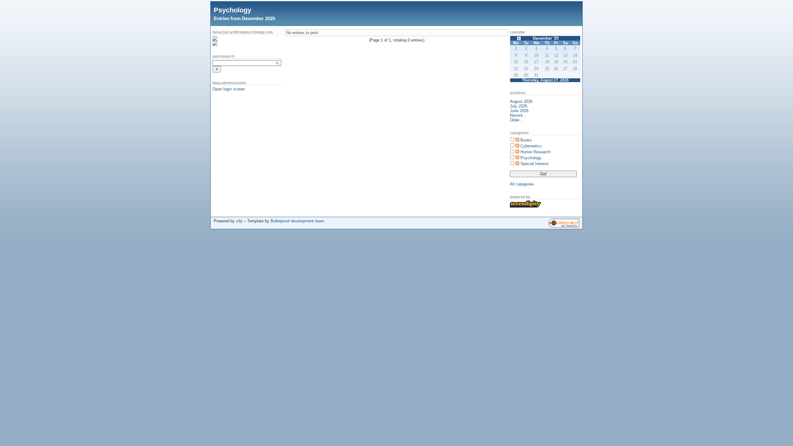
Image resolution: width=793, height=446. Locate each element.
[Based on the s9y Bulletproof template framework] (563, 226)
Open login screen (228, 89)
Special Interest (534, 163)
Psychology (232, 10)
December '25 (546, 38)
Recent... (518, 115)
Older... (516, 120)
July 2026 (518, 106)
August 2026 (521, 101)
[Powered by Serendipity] (525, 206)
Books (526, 140)
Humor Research (535, 152)
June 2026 (519, 110)
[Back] (518, 38)
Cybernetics (531, 146)
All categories (522, 184)
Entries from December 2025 (244, 18)
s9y (239, 221)
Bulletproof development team (297, 221)
